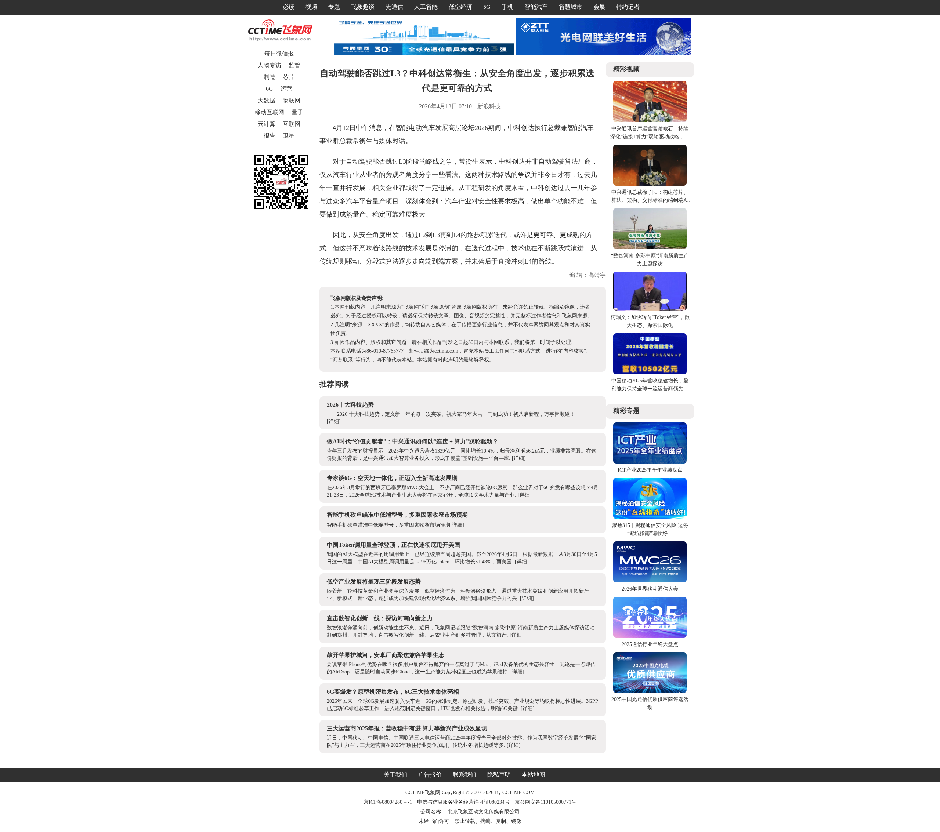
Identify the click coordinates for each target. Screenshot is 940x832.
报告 (269, 135)
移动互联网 (269, 112)
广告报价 (430, 774)
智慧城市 (570, 7)
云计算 (266, 124)
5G (487, 7)
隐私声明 (499, 774)
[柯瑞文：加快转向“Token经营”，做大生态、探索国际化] (650, 309)
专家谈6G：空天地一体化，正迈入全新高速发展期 (392, 478)
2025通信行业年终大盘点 (650, 644)
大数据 (266, 100)
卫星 (288, 135)
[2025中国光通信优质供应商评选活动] (650, 691)
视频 (311, 7)
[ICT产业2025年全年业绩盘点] (650, 462)
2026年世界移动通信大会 (650, 589)
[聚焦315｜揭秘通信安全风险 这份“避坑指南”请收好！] (650, 517)
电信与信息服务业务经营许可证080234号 (464, 802)
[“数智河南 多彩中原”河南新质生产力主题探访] (650, 247)
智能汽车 (536, 7)
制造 (269, 77)
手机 (507, 7)
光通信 (394, 7)
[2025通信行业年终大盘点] (650, 636)
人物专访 (269, 65)
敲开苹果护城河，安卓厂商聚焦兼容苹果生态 (385, 655)
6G (269, 89)
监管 (294, 65)
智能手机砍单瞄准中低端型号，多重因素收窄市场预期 (397, 515)
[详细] (334, 421)
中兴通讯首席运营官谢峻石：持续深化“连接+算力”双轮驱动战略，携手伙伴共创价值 (650, 137)
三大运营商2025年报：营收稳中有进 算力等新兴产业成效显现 (407, 728)
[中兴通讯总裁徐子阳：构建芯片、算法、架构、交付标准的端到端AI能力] (650, 184)
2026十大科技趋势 (350, 405)
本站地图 (533, 774)
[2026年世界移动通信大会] (650, 581)
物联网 (291, 100)
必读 (288, 7)
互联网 (291, 124)
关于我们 (395, 774)
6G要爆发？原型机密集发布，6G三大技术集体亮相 (393, 692)
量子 (297, 112)
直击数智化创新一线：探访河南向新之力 (380, 618)
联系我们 (464, 774)
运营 (286, 89)
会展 (599, 7)
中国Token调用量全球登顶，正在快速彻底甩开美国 (393, 545)
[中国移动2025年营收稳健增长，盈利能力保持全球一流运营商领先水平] (650, 372)
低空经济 (460, 7)
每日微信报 (279, 53)
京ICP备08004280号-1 (388, 802)
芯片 (288, 77)
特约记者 (628, 7)
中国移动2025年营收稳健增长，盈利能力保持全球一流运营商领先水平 (649, 389)
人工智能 (426, 7)
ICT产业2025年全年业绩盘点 (650, 470)
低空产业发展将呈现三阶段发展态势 (374, 581)
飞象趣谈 (363, 7)
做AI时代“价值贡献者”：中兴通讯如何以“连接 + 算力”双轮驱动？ (412, 441)
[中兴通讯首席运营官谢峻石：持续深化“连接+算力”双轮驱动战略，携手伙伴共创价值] (650, 120)
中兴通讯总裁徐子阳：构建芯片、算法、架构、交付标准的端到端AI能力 (650, 200)
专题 (334, 7)
